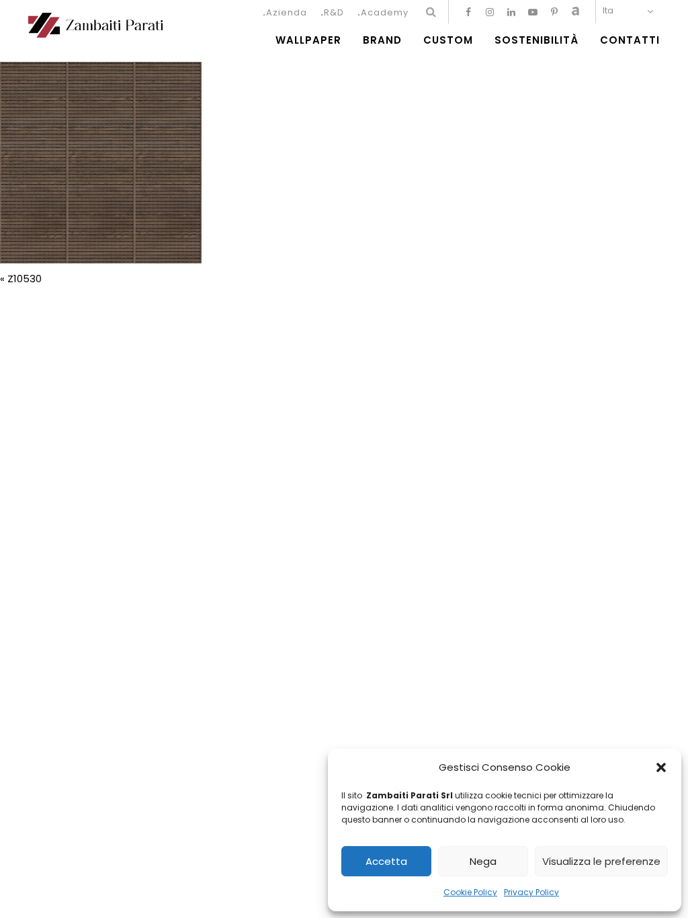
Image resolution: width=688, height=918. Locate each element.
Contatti (630, 40)
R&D (334, 12)
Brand (382, 40)
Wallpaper (308, 40)
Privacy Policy (531, 892)
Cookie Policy (470, 892)
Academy (384, 12)
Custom (448, 40)
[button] (661, 767)
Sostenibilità (536, 40)
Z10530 (24, 279)
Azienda (286, 12)
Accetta (386, 861)
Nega (483, 861)
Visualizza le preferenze (601, 861)
